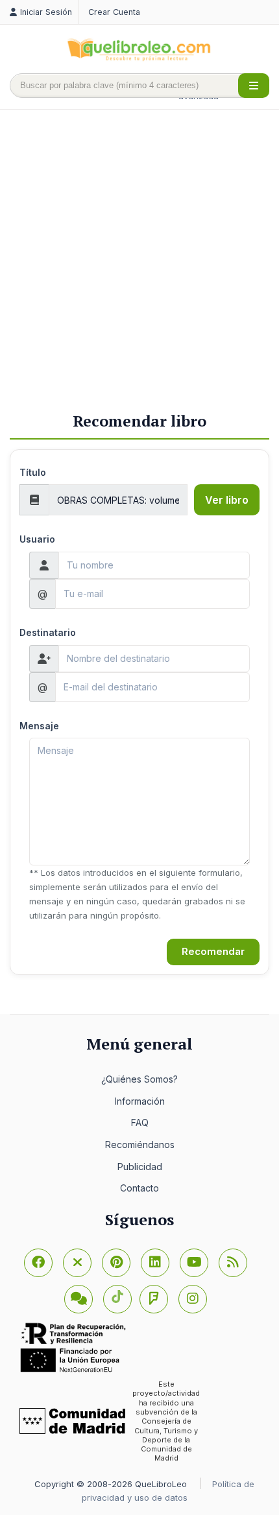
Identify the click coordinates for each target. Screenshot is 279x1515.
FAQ (140, 1122)
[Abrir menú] (253, 85)
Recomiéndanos (140, 1144)
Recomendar (213, 951)
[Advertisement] (139, 262)
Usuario (37, 539)
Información (140, 1101)
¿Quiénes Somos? (139, 1079)
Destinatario (47, 632)
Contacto (139, 1187)
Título (32, 472)
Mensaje (39, 725)
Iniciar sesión (46, 12)
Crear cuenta (114, 12)
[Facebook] (38, 1263)
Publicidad (139, 1166)
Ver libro (227, 499)
